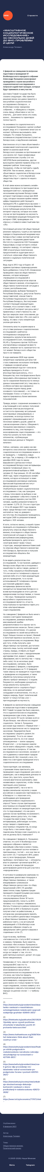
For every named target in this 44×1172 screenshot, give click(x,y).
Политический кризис (12, 1148)
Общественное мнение (13, 1146)
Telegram (30, 1165)
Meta (12, 1165)
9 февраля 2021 (9, 1126)
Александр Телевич (12, 47)
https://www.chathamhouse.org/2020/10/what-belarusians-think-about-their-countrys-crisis (22, 1037)
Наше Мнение (8, 15)
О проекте (32, 15)
